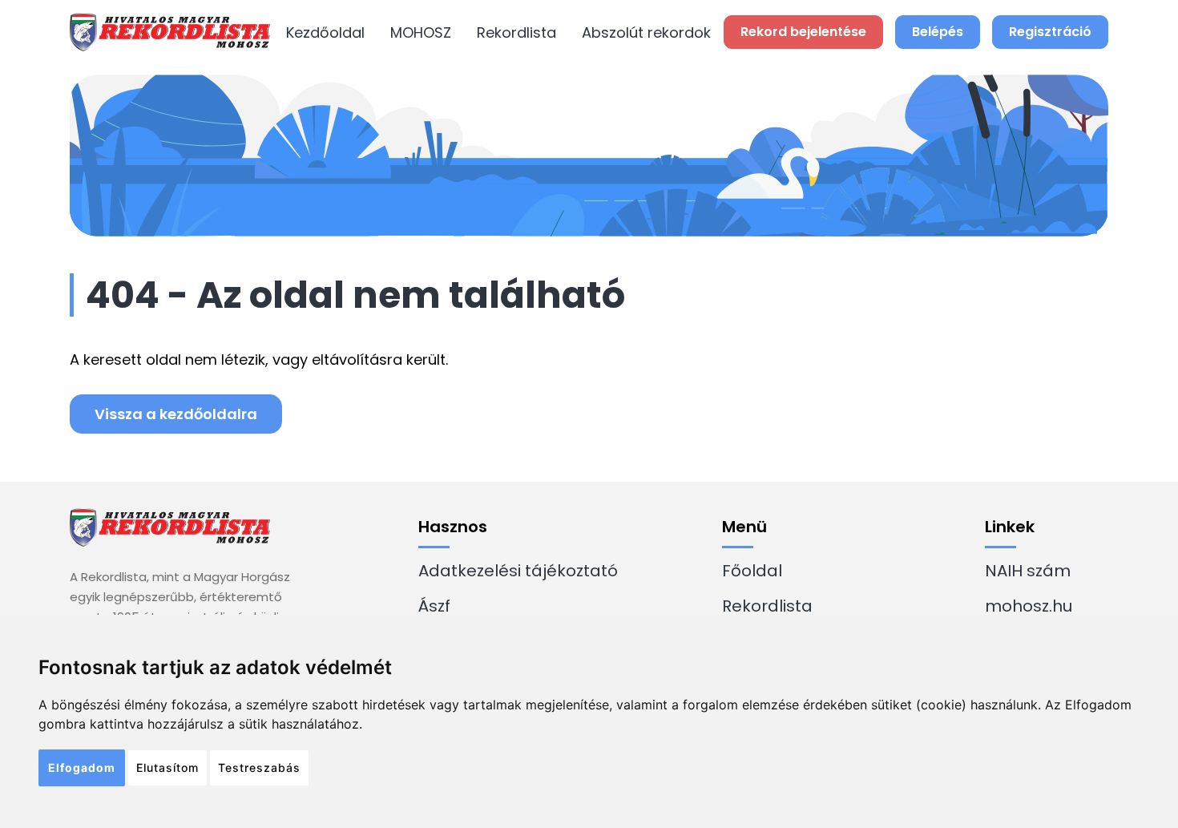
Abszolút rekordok (646, 32)
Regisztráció (1050, 31)
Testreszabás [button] (259, 767)
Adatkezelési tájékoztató (518, 570)
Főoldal (752, 570)
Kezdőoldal (325, 32)
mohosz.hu (1028, 606)
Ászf (434, 606)
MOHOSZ (420, 32)
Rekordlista (516, 32)
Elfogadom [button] (81, 767)
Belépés (937, 31)
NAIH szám (1028, 570)
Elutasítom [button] (167, 767)
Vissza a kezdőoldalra (176, 414)
